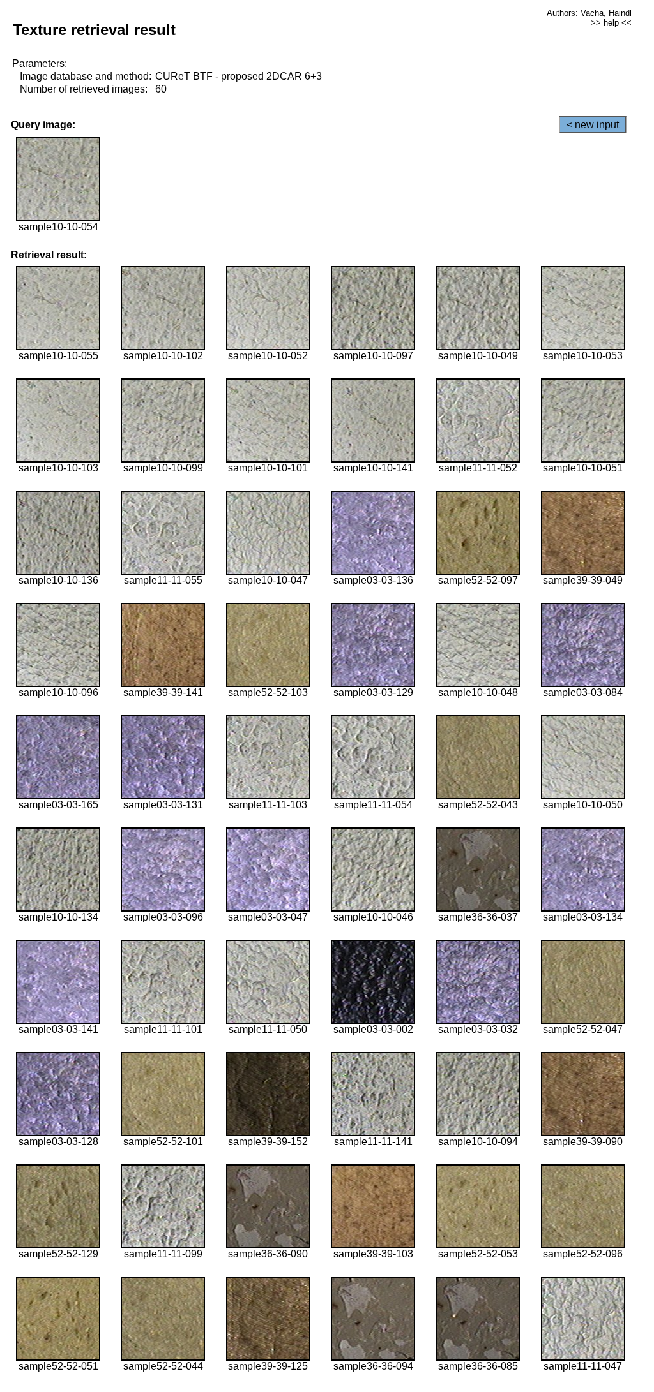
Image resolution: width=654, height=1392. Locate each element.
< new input (593, 124)
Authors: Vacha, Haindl (589, 13)
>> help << (611, 22)
